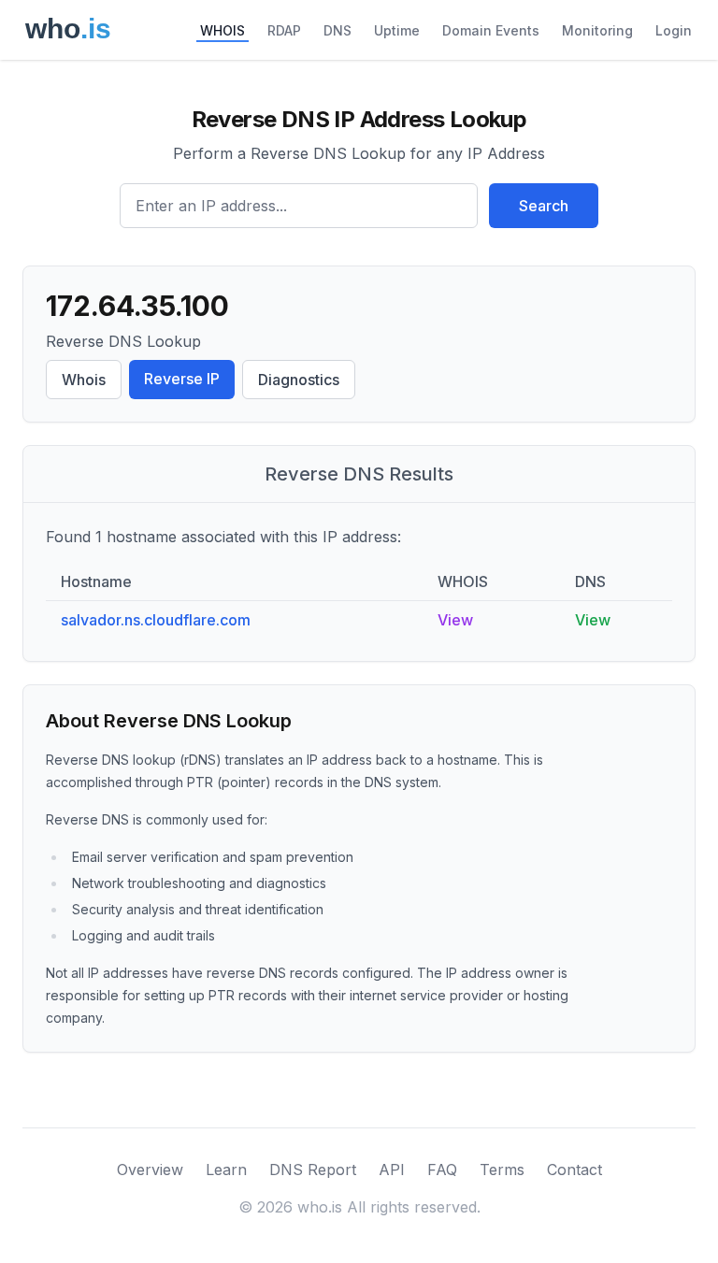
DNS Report (312, 1169)
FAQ (442, 1169)
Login (673, 30)
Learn (226, 1169)
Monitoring (597, 30)
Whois (84, 379)
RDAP (284, 30)
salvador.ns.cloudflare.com (156, 619)
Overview (150, 1169)
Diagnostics (298, 379)
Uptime (397, 30)
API (392, 1169)
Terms (502, 1169)
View (455, 619)
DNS (337, 30)
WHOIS (222, 30)
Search (543, 205)
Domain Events (490, 30)
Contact (574, 1169)
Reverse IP (182, 378)
